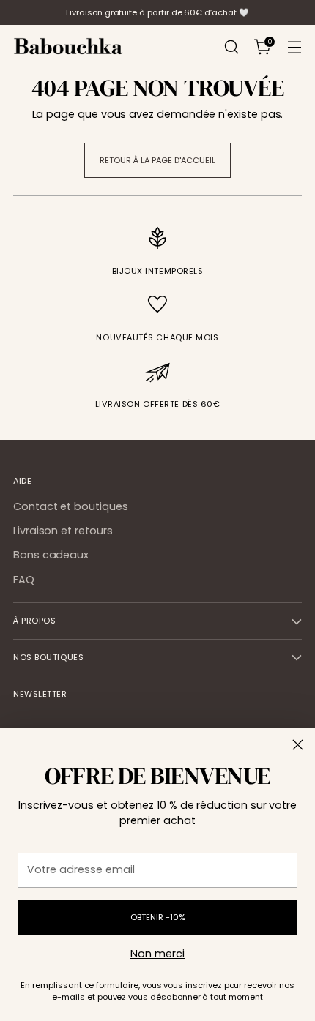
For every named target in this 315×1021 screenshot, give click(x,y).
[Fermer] (297, 744)
